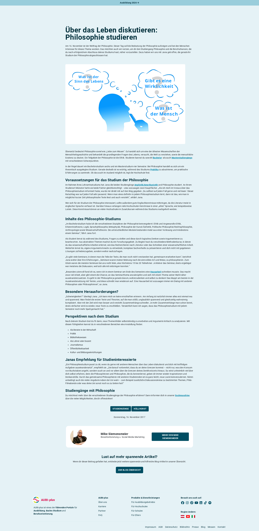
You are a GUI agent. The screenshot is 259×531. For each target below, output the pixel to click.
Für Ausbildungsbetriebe (143, 502)
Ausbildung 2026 (128, 2)
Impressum (150, 527)
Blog (203, 527)
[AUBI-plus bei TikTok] (205, 503)
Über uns (102, 502)
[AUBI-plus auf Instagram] (187, 503)
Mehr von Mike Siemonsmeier (170, 436)
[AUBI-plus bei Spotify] (210, 503)
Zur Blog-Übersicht (129, 470)
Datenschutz (171, 527)
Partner (102, 511)
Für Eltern (136, 515)
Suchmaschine (182, 395)
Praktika (154, 169)
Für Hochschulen (139, 506)
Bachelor (157, 158)
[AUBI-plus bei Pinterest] (192, 503)
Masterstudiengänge (182, 158)
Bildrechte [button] (185, 527)
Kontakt (221, 527)
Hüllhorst (140, 409)
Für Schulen (137, 511)
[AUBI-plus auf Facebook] (183, 503)
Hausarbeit (155, 272)
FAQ (100, 515)
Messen (211, 527)
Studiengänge (121, 409)
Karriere (102, 506)
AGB (160, 527)
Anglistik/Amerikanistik (146, 185)
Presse (195, 527)
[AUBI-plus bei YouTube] (196, 503)
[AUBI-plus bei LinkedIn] (201, 503)
